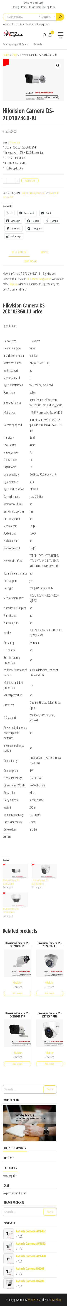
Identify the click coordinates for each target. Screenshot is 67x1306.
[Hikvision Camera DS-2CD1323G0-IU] (44, 871)
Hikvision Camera (28, 193)
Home (6, 55)
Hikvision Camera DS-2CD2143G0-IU (11, 910)
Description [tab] (19, 252)
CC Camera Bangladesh (39, 279)
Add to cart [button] (17, 993)
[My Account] (45, 34)
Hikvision (15, 142)
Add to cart (30, 180)
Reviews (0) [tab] (30, 261)
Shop (14, 55)
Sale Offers (38, 44)
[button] (58, 65)
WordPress (34, 1300)
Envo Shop (55, 1300)
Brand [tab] (44, 252)
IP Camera (40, 193)
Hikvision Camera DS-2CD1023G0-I (11, 881)
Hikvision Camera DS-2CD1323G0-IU (40, 881)
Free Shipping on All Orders (15, 44)
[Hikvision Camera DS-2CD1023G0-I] (15, 871)
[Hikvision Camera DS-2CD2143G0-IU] (15, 899)
